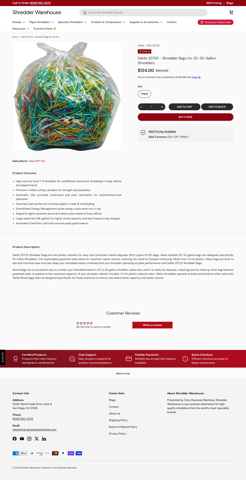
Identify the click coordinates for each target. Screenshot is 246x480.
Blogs (229, 3)
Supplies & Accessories (144, 22)
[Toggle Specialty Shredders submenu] (86, 22)
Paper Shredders (39, 22)
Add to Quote (217, 106)
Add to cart (184, 106)
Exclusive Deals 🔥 (44, 28)
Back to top (123, 373)
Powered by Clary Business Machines (59, 467)
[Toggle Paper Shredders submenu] (53, 22)
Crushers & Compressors (106, 22)
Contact (172, 22)
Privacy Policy (117, 433)
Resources (19, 28)
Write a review (152, 325)
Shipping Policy (118, 420)
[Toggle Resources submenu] (28, 29)
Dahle (141, 45)
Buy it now (185, 117)
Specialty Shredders (70, 22)
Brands (17, 22)
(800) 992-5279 (23, 419)
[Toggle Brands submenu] (24, 22)
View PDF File (36, 161)
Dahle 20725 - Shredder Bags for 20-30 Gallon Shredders (41, 37)
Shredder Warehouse (30, 467)
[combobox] (143, 12)
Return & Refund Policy (123, 427)
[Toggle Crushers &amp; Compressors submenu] (124, 22)
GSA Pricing (214, 3)
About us (114, 413)
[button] (231, 12)
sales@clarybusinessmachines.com (34, 429)
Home (15, 37)
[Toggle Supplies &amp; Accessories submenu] (161, 22)
